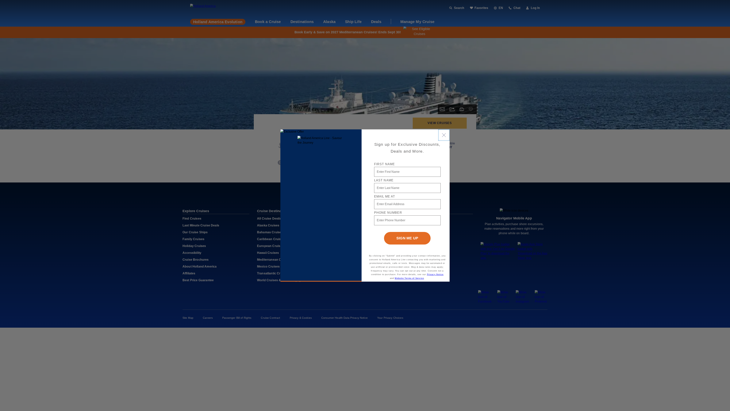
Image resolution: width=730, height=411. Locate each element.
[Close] (444, 135)
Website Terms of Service (409, 278)
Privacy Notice (435, 274)
